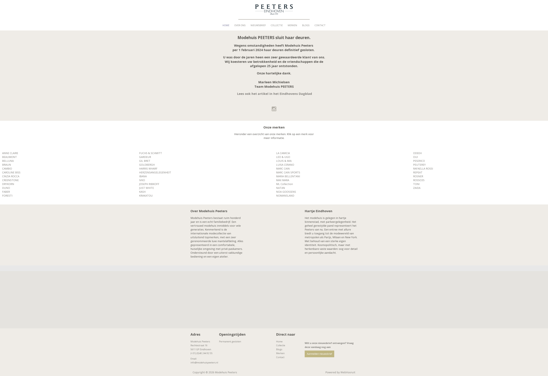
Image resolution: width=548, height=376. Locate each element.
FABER (6, 191)
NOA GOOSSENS (286, 191)
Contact (320, 25)
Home (225, 25)
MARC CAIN (283, 168)
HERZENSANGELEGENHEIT (155, 172)
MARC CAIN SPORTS (288, 172)
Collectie (277, 25)
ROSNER (418, 176)
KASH (142, 191)
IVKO (142, 180)
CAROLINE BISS (11, 172)
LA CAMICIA (283, 153)
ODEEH (417, 153)
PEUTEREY (419, 164)
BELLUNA (8, 161)
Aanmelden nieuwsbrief (319, 353)
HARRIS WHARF (148, 168)
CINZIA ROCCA (10, 176)
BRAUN (6, 164)
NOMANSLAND (285, 195)
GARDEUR (145, 157)
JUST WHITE (146, 188)
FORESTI (7, 195)
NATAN (280, 188)
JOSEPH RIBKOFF (149, 184)
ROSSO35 (418, 180)
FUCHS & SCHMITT (150, 153)
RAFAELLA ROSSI (423, 168)
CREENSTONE (10, 180)
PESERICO (419, 161)
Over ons (240, 25)
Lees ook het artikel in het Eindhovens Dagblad (274, 93)
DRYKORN (8, 184)
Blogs (306, 25)
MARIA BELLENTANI (288, 176)
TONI (416, 184)
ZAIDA (416, 188)
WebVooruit (348, 372)
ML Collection (284, 184)
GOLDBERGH (147, 164)
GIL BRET (144, 161)
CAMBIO (7, 168)
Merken (292, 25)
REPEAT (417, 172)
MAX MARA (282, 180)
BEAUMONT (9, 157)
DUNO (6, 188)
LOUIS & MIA (284, 161)
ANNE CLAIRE (10, 153)
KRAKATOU (146, 195)
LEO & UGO (283, 157)
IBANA (143, 176)
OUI (415, 157)
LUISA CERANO (285, 164)
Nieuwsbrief (258, 25)
